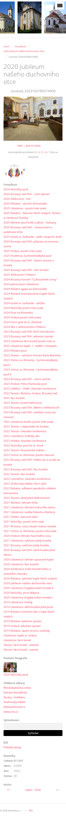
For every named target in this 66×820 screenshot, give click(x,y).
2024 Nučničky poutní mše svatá (23, 308)
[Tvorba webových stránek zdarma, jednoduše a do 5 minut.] (21, 811)
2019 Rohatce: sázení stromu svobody (27, 630)
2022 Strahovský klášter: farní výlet (25, 483)
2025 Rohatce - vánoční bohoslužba (25, 203)
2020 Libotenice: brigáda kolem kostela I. (28, 597)
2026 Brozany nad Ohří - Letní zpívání (27, 194)
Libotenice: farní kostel (17, 640)
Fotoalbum (20, 46)
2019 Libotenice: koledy (18, 602)
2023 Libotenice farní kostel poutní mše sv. (30, 341)
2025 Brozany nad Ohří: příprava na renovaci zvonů (31, 244)
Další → (21, 145)
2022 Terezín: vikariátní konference (25, 431)
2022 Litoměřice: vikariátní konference (27, 479)
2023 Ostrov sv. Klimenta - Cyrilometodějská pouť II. (31, 372)
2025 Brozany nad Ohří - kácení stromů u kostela (29, 263)
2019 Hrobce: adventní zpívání (22, 626)
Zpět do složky (33, 145)
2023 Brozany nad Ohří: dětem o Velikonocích (31, 407)
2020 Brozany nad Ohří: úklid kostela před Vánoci (29, 552)
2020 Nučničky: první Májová (21, 592)
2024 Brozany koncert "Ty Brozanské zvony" (31, 279)
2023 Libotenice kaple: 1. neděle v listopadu (30, 346)
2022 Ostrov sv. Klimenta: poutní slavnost (29, 455)
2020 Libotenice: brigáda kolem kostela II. (29, 588)
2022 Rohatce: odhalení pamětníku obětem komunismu (30, 491)
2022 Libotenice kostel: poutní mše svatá (28, 421)
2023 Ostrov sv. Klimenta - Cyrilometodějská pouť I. (31, 362)
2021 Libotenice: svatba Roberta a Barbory (29, 512)
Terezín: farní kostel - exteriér (21, 645)
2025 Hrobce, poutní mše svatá (23, 251)
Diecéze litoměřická (15, 692)
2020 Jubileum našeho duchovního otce (24, 51)
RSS (31, 810)
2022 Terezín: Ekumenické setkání (24, 450)
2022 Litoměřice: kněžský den (22, 436)
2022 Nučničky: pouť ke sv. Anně (23, 445)
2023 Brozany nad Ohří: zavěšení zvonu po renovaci (30, 414)
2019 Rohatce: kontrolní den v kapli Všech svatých (29, 614)
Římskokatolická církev (17, 687)
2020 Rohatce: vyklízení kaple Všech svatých (30, 578)
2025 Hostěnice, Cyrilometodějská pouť (27, 255)
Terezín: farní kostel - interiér (21, 649)
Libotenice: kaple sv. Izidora (20, 635)
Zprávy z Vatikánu (14, 697)
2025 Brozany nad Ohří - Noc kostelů (26, 270)
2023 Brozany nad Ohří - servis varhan (27, 379)
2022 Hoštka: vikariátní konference (25, 440)
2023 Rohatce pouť (15, 350)
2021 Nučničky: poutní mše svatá (24, 521)
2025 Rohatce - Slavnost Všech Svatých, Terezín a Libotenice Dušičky (32, 215)
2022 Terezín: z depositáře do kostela (26, 426)
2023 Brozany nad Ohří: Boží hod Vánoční (29, 331)
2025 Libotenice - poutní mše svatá (25, 208)
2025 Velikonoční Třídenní (19, 274)
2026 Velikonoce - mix (17, 198)
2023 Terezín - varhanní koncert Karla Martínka (32, 355)
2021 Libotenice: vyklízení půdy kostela (27, 540)
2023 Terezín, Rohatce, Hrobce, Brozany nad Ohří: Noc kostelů (30, 395)
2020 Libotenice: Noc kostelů (21, 564)
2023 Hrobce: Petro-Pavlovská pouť (25, 383)
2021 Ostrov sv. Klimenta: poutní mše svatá (30, 531)
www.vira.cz (11, 711)
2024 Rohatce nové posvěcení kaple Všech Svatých (29, 296)
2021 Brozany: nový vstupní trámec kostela (30, 526)
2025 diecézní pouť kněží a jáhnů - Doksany (30, 222)
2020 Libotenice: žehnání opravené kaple (28, 559)
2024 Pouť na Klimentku (18, 312)
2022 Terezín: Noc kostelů (19, 474)
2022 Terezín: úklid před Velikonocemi (27, 498)
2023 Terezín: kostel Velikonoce (23, 402)
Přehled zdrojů (12, 747)
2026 (37, 790)
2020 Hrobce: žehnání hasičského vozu (27, 535)
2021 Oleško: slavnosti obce (21, 516)
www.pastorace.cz (14, 706)
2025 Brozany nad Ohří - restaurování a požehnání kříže (28, 229)
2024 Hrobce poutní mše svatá (22, 317)
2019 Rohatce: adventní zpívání (23, 621)
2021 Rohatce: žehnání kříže (21, 502)
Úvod (6, 46)
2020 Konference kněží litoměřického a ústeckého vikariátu (27, 571)
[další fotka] (57, 119)
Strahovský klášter (15, 702)
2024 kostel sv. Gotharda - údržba (24, 303)
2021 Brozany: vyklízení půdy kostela (26, 545)
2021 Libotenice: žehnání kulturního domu (29, 507)
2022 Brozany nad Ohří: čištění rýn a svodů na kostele (32, 462)
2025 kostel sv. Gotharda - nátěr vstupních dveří (33, 236)
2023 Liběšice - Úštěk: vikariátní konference (30, 388)
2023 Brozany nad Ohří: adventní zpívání (28, 336)
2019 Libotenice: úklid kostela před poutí (28, 607)
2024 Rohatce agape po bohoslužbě (25, 289)
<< (8, 790)
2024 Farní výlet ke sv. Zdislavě (22, 322)
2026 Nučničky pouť (16, 189)
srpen (28, 790)
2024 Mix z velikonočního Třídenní (25, 327)
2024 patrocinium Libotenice (21, 284)
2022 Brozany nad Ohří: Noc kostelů (26, 469)
